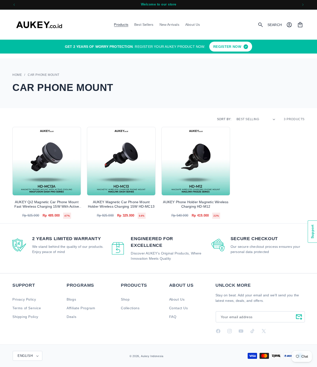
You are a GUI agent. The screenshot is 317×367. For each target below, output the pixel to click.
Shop (125, 299)
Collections (130, 308)
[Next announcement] (302, 4)
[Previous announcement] (14, 4)
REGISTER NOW (227, 47)
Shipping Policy (25, 316)
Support (312, 231)
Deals (71, 316)
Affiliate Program (81, 308)
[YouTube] (241, 331)
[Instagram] (229, 331)
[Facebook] (218, 331)
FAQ (173, 316)
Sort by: (224, 119)
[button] (121, 24)
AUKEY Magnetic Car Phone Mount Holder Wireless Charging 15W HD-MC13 (121, 204)
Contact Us (178, 308)
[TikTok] (252, 331)
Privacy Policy (24, 299)
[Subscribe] (298, 316)
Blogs (71, 299)
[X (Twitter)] (263, 331)
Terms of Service (26, 308)
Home (17, 75)
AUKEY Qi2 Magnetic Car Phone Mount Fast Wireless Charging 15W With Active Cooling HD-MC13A (46, 204)
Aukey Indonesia (152, 356)
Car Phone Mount (43, 75)
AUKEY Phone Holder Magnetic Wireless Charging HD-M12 (195, 204)
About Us (177, 299)
